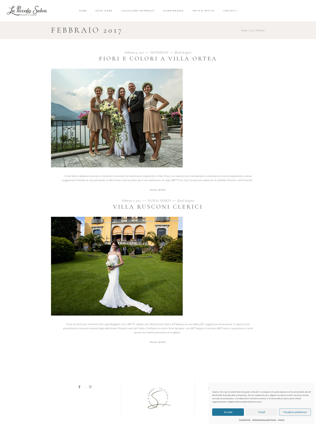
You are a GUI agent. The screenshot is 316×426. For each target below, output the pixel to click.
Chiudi (261, 412)
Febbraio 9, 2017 (134, 52)
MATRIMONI (159, 52)
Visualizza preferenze (295, 412)
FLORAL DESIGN (159, 200)
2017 (252, 30)
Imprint (281, 419)
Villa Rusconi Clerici (158, 206)
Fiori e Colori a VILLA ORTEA (158, 58)
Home (244, 30)
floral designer (183, 52)
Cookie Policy (245, 419)
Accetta (228, 412)
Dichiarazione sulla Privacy (264, 419)
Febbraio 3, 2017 (132, 200)
